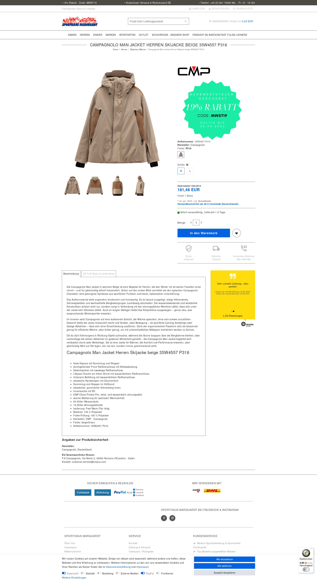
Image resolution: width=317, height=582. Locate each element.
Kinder (97, 34)
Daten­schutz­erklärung (118, 566)
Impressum (70, 547)
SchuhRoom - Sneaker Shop (170, 34)
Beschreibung (71, 273)
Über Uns (69, 543)
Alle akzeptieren (224, 559)
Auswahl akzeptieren (224, 572)
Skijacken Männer (138, 49)
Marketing (107, 573)
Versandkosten (204, 201)
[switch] (306, 569)
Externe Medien (130, 573)
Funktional (167, 573)
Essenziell (72, 573)
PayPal (150, 573)
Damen (72, 34)
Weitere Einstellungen (74, 577)
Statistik (90, 573)
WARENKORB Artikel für (232, 21)
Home (115, 49)
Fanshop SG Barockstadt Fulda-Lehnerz (220, 34)
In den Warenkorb (204, 233)
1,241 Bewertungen (233, 316)
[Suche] (186, 21)
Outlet (144, 34)
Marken (111, 34)
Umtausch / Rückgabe (141, 551)
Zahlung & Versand (139, 547)
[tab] (71, 273)
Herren (85, 34)
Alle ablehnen (224, 565)
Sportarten (127, 34)
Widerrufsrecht (72, 551)
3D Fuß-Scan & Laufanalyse (99, 273)
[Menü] (312, 549)
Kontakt (133, 543)
